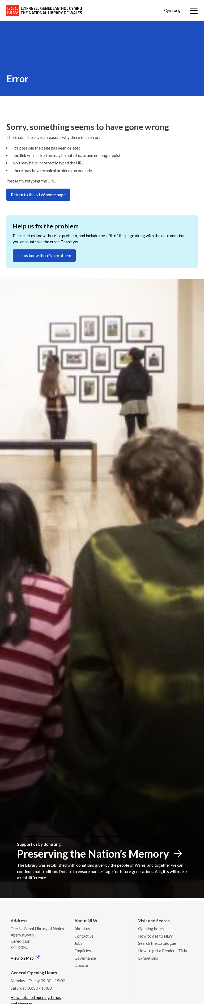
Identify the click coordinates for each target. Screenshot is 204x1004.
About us (82, 928)
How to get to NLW (155, 936)
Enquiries (82, 950)
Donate (81, 965)
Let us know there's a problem (44, 255)
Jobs (78, 943)
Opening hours (151, 928)
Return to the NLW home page (38, 194)
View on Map (23, 958)
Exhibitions (148, 958)
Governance (85, 958)
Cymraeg (172, 10)
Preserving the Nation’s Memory (93, 853)
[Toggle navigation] (194, 10)
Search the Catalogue (157, 943)
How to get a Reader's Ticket (164, 950)
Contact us (84, 936)
